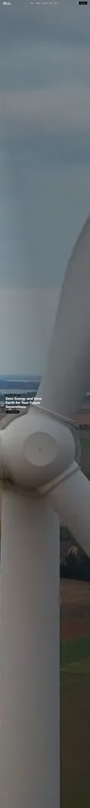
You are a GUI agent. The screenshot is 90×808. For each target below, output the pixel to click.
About (55, 3)
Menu (32, 3)
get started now (12, 412)
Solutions (45, 3)
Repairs (38, 3)
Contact (83, 3)
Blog (50, 3)
